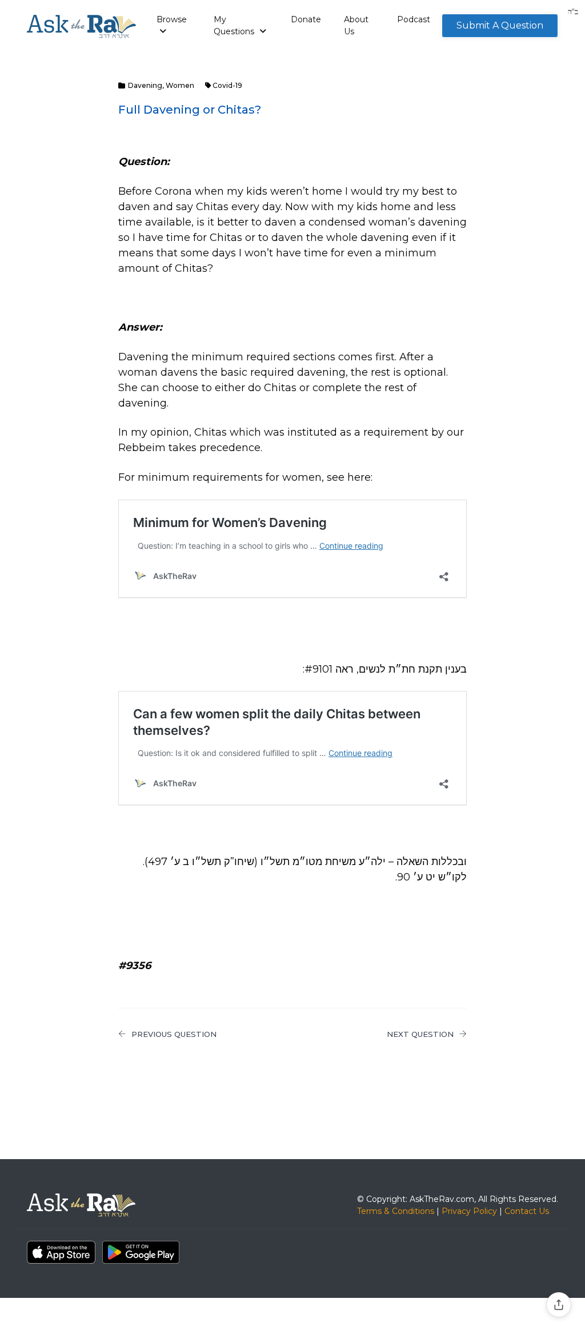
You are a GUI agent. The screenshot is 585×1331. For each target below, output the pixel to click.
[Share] (558, 1304)
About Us (356, 25)
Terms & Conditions (395, 1211)
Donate (306, 19)
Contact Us (526, 1211)
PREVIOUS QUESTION (174, 1034)
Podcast (413, 19)
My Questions (235, 25)
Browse (172, 19)
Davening (145, 85)
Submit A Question (499, 25)
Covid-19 (227, 85)
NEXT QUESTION (420, 1034)
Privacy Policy (469, 1211)
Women (180, 85)
